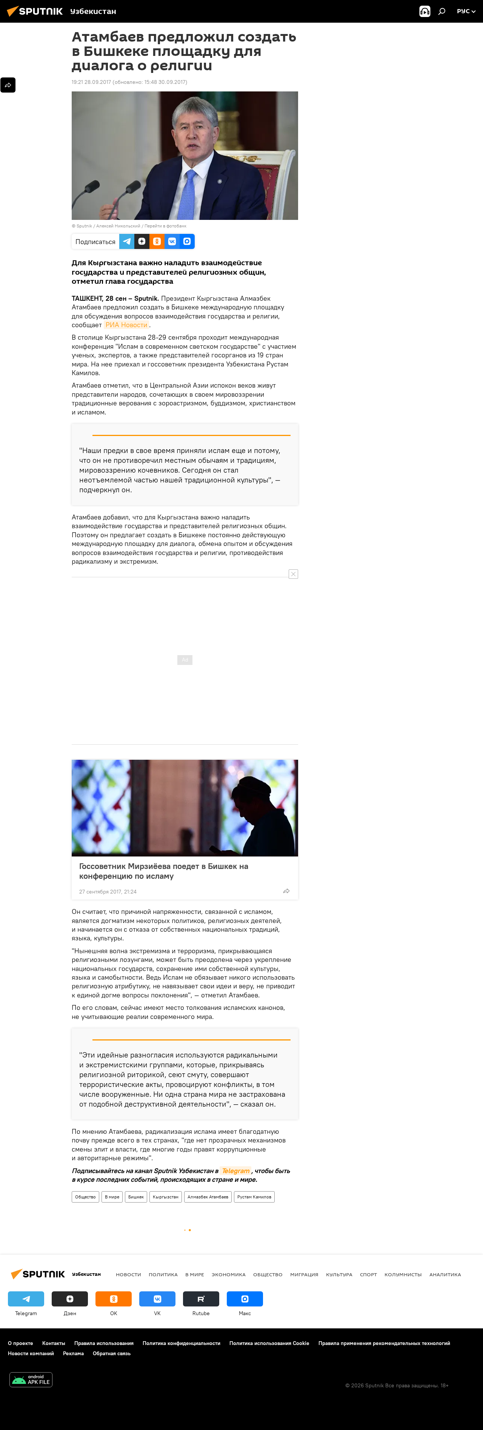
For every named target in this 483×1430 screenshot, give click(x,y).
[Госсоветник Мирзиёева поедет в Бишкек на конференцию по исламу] (185, 808)
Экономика (229, 1274)
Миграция (304, 1274)
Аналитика (445, 1274)
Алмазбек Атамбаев (208, 1197)
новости (128, 1274)
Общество (85, 1197)
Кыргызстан (165, 1197)
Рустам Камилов (254, 1197)
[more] (286, 890)
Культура (339, 1274)
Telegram (235, 1170)
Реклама (73, 1353)
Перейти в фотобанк (165, 226)
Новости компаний (31, 1353)
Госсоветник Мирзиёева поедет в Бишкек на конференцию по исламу (163, 871)
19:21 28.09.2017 (91, 82)
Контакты (53, 1343)
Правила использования (104, 1343)
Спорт (368, 1274)
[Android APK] (31, 1380)
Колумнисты (403, 1274)
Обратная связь (112, 1353)
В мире (112, 1197)
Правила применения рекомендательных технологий (384, 1343)
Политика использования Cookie (269, 1343)
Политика (163, 1274)
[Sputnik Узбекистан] (37, 17)
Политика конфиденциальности (181, 1343)
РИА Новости (126, 324)
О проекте (20, 1343)
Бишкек (136, 1197)
